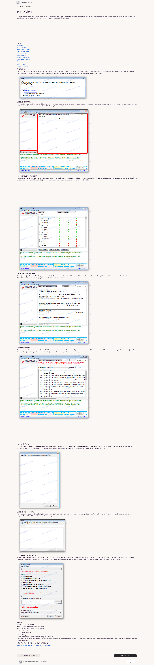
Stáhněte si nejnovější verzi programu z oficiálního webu (34, 645)
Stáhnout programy (25, 6)
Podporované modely (23, 49)
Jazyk (130, 662)
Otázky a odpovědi (22, 67)
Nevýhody (20, 63)
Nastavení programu (23, 59)
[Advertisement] (66, 31)
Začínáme (20, 45)
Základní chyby (21, 53)
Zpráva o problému (23, 57)
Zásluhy (19, 61)
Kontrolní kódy (21, 55)
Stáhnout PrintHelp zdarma (25, 65)
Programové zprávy (23, 51)
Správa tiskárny (21, 47)
